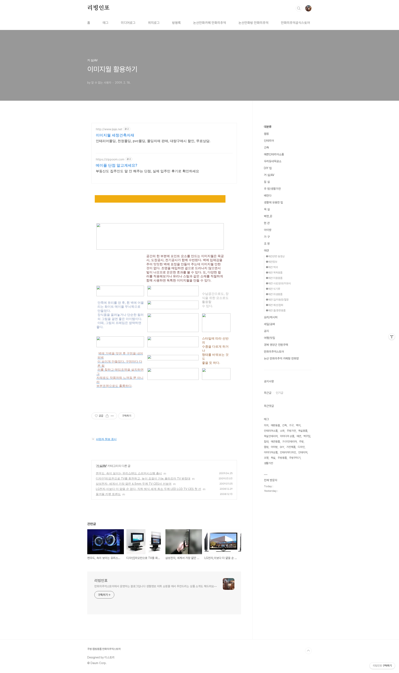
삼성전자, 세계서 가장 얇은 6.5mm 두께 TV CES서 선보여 (133, 483)
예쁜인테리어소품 (274, 154)
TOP (308, 650)
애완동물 (275, 425)
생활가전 (268, 463)
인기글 (279, 392)
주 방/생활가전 (272, 188)
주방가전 (291, 430)
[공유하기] (107, 416)
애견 (266, 250)
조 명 (267, 243)
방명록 (176, 23)
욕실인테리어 (271, 436)
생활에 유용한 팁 (273, 202)
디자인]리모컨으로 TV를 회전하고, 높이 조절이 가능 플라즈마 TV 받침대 (143, 478)
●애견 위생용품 (274, 294)
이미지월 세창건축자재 (115, 135)
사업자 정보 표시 (106, 439)
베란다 (267, 195)
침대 (266, 441)
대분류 (267, 126)
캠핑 (266, 133)
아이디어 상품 (287, 436)
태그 (105, 23)
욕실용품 (302, 430)
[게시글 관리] (112, 416)
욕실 (273, 457)
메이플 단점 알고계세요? (116, 165)
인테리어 (269, 140)
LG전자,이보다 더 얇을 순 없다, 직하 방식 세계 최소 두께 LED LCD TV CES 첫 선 (148, 489)
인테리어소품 (271, 430)
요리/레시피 (270, 317)
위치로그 (154, 23)
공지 (266, 331)
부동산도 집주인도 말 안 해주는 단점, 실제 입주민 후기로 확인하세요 (147, 171)
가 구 (267, 236)
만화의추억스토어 (274, 351)
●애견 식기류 (273, 288)
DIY (282, 447)
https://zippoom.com (110, 159)
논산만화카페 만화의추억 (209, 23)
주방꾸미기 (294, 457)
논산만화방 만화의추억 (253, 23)
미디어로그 (128, 23)
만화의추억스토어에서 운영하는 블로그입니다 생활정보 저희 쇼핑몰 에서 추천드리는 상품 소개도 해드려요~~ (155, 586)
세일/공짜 (269, 324)
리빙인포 (98, 8)
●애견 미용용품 (274, 278)
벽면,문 (268, 216)
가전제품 (291, 447)
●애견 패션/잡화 (274, 305)
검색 (299, 8)
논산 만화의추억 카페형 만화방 (281, 358)
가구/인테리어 (289, 441)
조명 (266, 457)
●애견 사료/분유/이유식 (278, 283)
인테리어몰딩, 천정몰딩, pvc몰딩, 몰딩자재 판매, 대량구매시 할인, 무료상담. (153, 141)
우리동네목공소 (272, 161)
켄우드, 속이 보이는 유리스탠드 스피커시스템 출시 (129, 473)
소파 (282, 430)
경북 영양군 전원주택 (276, 344)
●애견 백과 (272, 267)
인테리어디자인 (288, 452)
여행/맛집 (269, 338)
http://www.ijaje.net (109, 129)
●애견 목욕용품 (274, 272)
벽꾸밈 (306, 436)
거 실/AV (101, 465)
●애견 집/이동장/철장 (277, 299)
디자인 (301, 447)
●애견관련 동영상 (275, 256)
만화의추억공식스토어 (295, 23)
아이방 (267, 230)
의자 (266, 425)
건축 (266, 147)
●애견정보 (271, 261)
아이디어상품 (271, 452)
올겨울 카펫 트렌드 (108, 494)
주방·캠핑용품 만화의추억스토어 (104, 649)
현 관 (267, 223)
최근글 (267, 392)
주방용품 (282, 457)
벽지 (298, 425)
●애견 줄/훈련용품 (276, 310)
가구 (291, 425)
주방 (301, 441)
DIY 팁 (268, 168)
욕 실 (267, 209)
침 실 (267, 181)
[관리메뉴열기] (392, 336)
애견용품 (275, 441)
